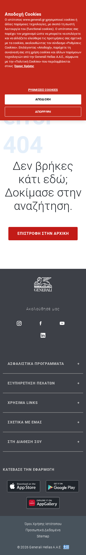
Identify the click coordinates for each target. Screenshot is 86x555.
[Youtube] (62, 323)
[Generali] (43, 285)
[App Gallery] (43, 503)
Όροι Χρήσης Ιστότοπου (43, 524)
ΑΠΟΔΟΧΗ (43, 99)
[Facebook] (41, 323)
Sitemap (43, 536)
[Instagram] (19, 323)
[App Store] (23, 486)
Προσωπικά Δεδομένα (43, 530)
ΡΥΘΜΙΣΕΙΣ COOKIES (43, 90)
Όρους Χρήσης (24, 66)
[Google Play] (62, 486)
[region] (43, 60)
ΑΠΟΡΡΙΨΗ (43, 111)
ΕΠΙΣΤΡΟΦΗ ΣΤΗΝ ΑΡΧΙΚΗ (43, 233)
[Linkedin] (43, 335)
